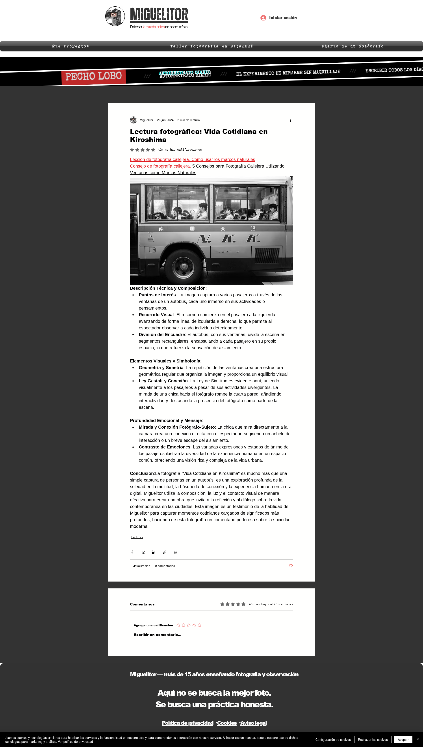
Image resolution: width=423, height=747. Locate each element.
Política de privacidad (187, 723)
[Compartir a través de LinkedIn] (154, 552)
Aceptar (403, 739)
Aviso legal (253, 723)
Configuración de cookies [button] (333, 739)
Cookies (227, 723)
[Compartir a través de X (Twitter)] (143, 552)
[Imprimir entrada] (175, 552)
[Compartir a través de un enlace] (164, 552)
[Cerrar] (417, 739)
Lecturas (137, 537)
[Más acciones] (290, 120)
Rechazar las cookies (373, 739)
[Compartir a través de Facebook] (132, 552)
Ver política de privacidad (75, 741)
